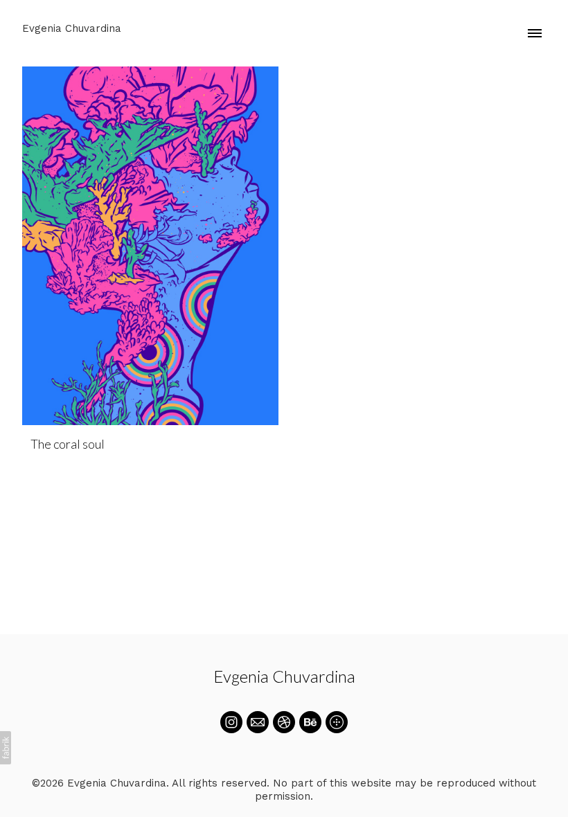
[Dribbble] (284, 722)
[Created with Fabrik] (5, 747)
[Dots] (337, 722)
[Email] (258, 722)
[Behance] (310, 722)
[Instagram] (231, 722)
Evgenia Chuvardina (284, 676)
